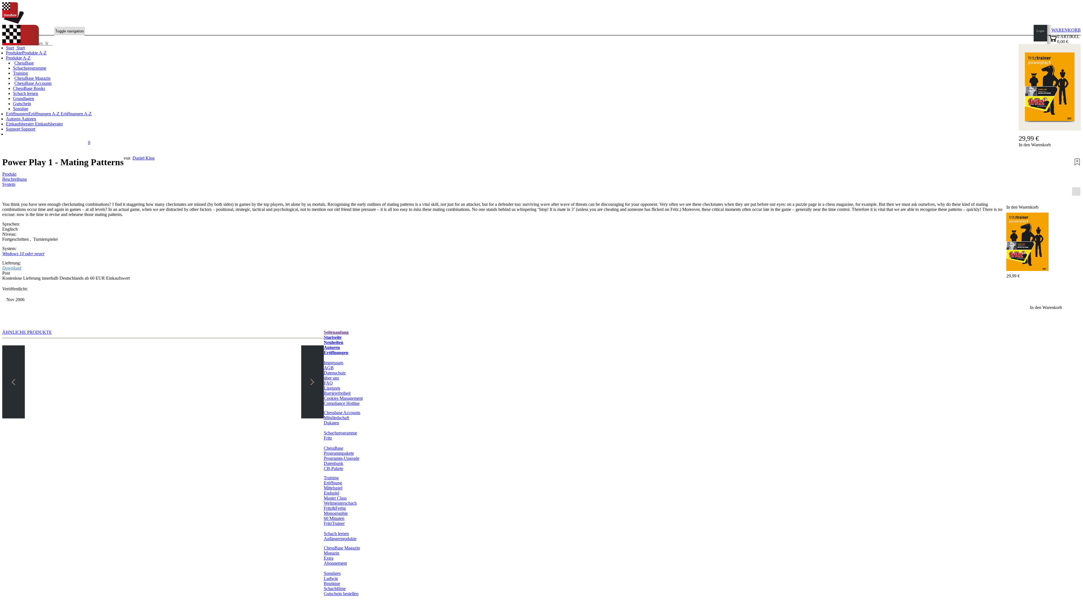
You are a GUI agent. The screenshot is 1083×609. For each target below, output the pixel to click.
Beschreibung (14, 179)
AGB (329, 367)
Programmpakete (339, 453)
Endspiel (331, 493)
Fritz (328, 438)
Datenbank (333, 463)
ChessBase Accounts (33, 83)
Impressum (333, 362)
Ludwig (331, 578)
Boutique (332, 583)
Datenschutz (335, 372)
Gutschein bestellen (341, 593)
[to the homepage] (13, 22)
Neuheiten (333, 342)
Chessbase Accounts (342, 412)
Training (20, 73)
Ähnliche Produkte (27, 332)
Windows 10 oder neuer (23, 253)
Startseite (333, 337)
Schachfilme (335, 588)
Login (1040, 30)
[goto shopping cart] (1053, 41)
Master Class (335, 498)
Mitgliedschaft (336, 417)
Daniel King (144, 158)
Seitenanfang (336, 332)
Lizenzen (332, 388)
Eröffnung (333, 482)
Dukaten (331, 422)
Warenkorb (1066, 30)
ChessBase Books (29, 88)
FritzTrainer (334, 523)
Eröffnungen (336, 352)
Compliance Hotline (342, 403)
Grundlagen (23, 98)
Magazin (331, 553)
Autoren (13, 118)
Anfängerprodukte (340, 538)
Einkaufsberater (20, 124)
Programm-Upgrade (341, 458)
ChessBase (24, 63)
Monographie (336, 513)
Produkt (9, 174)
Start (20, 47)
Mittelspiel (333, 488)
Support (13, 129)
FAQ (328, 383)
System (8, 184)
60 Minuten (334, 518)
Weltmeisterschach (340, 503)
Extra (328, 558)
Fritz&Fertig (335, 508)
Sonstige (20, 108)
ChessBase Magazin (32, 78)
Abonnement (335, 563)
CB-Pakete (333, 468)
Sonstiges (332, 573)
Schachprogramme (29, 68)
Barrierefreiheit (337, 393)
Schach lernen (25, 93)
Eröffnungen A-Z (76, 113)
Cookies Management (343, 398)
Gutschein (22, 103)
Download (11, 268)
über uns (331, 378)
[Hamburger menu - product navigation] (1076, 191)
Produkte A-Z (18, 58)
